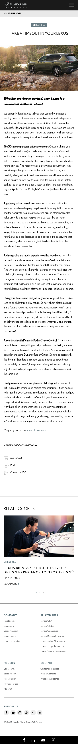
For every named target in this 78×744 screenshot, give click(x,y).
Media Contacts (48, 673)
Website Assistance (49, 678)
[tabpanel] (39, 552)
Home (7, 13)
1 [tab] (35, 592)
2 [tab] (39, 592)
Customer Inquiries (49, 668)
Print (12, 464)
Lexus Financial (11, 630)
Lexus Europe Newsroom (52, 646)
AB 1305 (8, 688)
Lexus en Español (12, 640)
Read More (10, 583)
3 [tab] (43, 592)
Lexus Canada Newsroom (52, 651)
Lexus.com (9, 625)
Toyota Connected (49, 630)
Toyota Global (47, 625)
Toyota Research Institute (52, 635)
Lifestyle (16, 13)
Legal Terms (9, 668)
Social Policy (10, 673)
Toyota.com (9, 620)
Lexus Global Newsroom (52, 640)
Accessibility (10, 678)
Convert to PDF (18, 472)
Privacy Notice (11, 683)
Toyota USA (46, 620)
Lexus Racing (10, 635)
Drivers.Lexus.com (36, 430)
